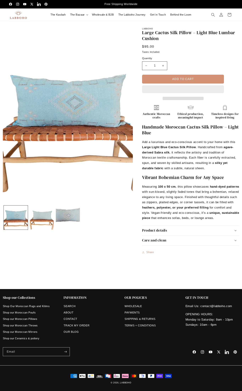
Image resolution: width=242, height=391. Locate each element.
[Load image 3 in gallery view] (68, 218)
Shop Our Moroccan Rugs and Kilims (26, 306)
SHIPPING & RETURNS (140, 319)
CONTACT (70, 319)
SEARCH (69, 306)
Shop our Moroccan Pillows (20, 319)
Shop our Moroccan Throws (20, 325)
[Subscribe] (65, 351)
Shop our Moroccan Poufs (19, 312)
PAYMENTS (132, 312)
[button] (183, 89)
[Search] (213, 15)
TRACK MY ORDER (76, 325)
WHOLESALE (133, 306)
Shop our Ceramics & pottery (21, 338)
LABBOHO (125, 383)
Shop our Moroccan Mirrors (20, 331)
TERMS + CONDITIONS (140, 325)
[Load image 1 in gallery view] (16, 218)
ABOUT (68, 312)
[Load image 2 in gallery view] (42, 218)
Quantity (147, 58)
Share (150, 252)
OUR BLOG (71, 331)
